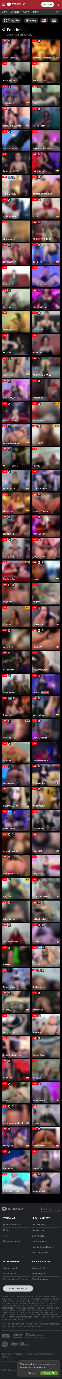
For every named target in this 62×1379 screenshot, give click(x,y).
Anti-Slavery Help (40, 1253)
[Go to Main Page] (19, 4)
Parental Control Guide (42, 1247)
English (47, 1209)
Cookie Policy (38, 1367)
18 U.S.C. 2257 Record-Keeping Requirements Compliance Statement (28, 1355)
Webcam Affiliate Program (15, 1279)
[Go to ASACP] (18, 1336)
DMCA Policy (38, 1236)
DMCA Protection (40, 1279)
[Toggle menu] (3, 4)
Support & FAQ (38, 1268)
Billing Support (38, 1274)
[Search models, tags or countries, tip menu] (57, 12)
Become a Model (10, 1268)
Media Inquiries (13, 1241)
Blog (8, 1230)
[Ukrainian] (54, 20)
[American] (44, 20)
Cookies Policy (39, 1241)
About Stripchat (13, 1225)
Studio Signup (9, 1274)
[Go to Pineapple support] (5, 1344)
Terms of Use (38, 1230)
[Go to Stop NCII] (20, 1344)
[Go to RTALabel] (6, 1336)
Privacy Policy (38, 1225)
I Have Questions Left (18, 1288)
